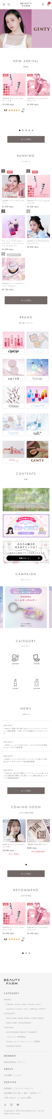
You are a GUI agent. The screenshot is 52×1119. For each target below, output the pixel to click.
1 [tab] (12, 50)
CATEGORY (9, 1013)
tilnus (38, 1004)
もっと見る (26, 139)
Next (50, 608)
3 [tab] (19, 50)
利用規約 (8, 1088)
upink (24, 1004)
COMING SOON (13, 1046)
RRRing (33, 1009)
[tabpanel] (26, 28)
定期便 (37, 1041)
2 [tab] (16, 50)
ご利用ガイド (35, 1093)
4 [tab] (22, 50)
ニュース (17, 1075)
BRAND (7, 1000)
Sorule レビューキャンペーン (19, 1041)
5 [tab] (26, 50)
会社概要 (8, 1075)
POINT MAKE (37, 1018)
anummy (10, 1009)
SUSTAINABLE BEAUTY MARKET (21, 1032)
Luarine (19, 1009)
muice (17, 1004)
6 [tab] (29, 50)
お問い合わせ (10, 1098)
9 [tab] (40, 50)
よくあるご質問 (24, 1098)
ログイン (21, 1062)
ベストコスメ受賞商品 (16, 1037)
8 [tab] (36, 50)
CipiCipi (9, 1004)
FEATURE (8, 1027)
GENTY (42, 1009)
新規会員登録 (10, 1062)
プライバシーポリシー (23, 1088)
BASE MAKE (24, 1018)
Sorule (31, 1004)
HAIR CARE (11, 1023)
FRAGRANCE (24, 1023)
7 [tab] (33, 50)
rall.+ (26, 1009)
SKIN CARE (11, 1018)
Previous (2, 608)
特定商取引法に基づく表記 (16, 1093)
